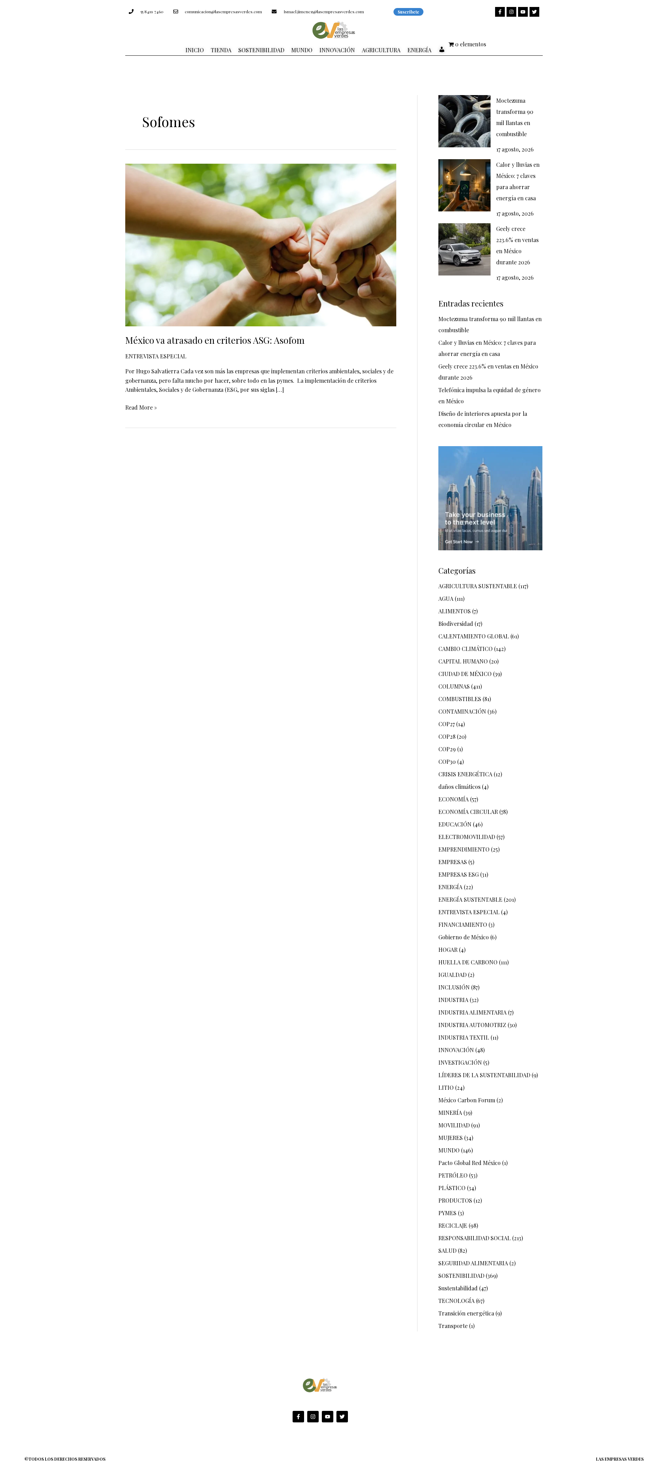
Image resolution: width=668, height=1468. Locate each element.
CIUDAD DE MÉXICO (465, 673)
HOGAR (448, 949)
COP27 (446, 724)
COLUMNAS (454, 686)
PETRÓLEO (453, 1175)
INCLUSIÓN (454, 987)
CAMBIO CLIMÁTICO (465, 648)
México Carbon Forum (466, 1100)
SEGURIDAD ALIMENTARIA (473, 1263)
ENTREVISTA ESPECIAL (155, 356)
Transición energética (466, 1313)
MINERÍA (450, 1112)
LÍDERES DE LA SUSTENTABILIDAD (484, 1075)
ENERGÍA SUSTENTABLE (470, 899)
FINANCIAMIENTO (462, 924)
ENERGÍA (450, 887)
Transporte (453, 1325)
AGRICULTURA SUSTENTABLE (477, 586)
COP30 (447, 761)
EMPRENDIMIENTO (464, 849)
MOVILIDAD (454, 1125)
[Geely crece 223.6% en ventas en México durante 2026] (464, 249)
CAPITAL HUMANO (463, 661)
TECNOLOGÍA (456, 1300)
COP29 (447, 749)
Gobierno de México (463, 937)
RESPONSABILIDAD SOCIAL (474, 1238)
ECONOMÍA (453, 799)
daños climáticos (459, 786)
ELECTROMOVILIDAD (466, 836)
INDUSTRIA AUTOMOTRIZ (472, 1024)
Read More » (141, 407)
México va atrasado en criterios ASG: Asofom (214, 340)
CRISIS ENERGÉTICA (465, 774)
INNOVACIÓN (456, 1050)
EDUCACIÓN (454, 824)
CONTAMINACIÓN (462, 711)
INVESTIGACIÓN (460, 1062)
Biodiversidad (455, 623)
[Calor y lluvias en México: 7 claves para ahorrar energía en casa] (464, 185)
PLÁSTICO (452, 1187)
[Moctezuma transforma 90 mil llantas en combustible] (464, 121)
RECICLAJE (452, 1225)
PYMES (447, 1213)
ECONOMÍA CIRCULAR (468, 811)
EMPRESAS (452, 861)
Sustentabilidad (458, 1288)
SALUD (447, 1250)
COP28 (446, 736)
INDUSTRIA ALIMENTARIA (472, 1012)
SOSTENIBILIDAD (461, 1275)
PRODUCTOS (455, 1200)
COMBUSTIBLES (459, 698)
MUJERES (450, 1137)
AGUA (445, 598)
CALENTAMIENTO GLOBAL (473, 636)
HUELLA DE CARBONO (468, 962)
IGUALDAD (452, 974)
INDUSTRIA (453, 999)
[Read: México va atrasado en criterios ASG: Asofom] (260, 244)
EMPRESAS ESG (458, 874)
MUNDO (449, 1150)
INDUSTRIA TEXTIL (463, 1037)
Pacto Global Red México (469, 1162)
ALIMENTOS (454, 611)
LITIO (446, 1087)
